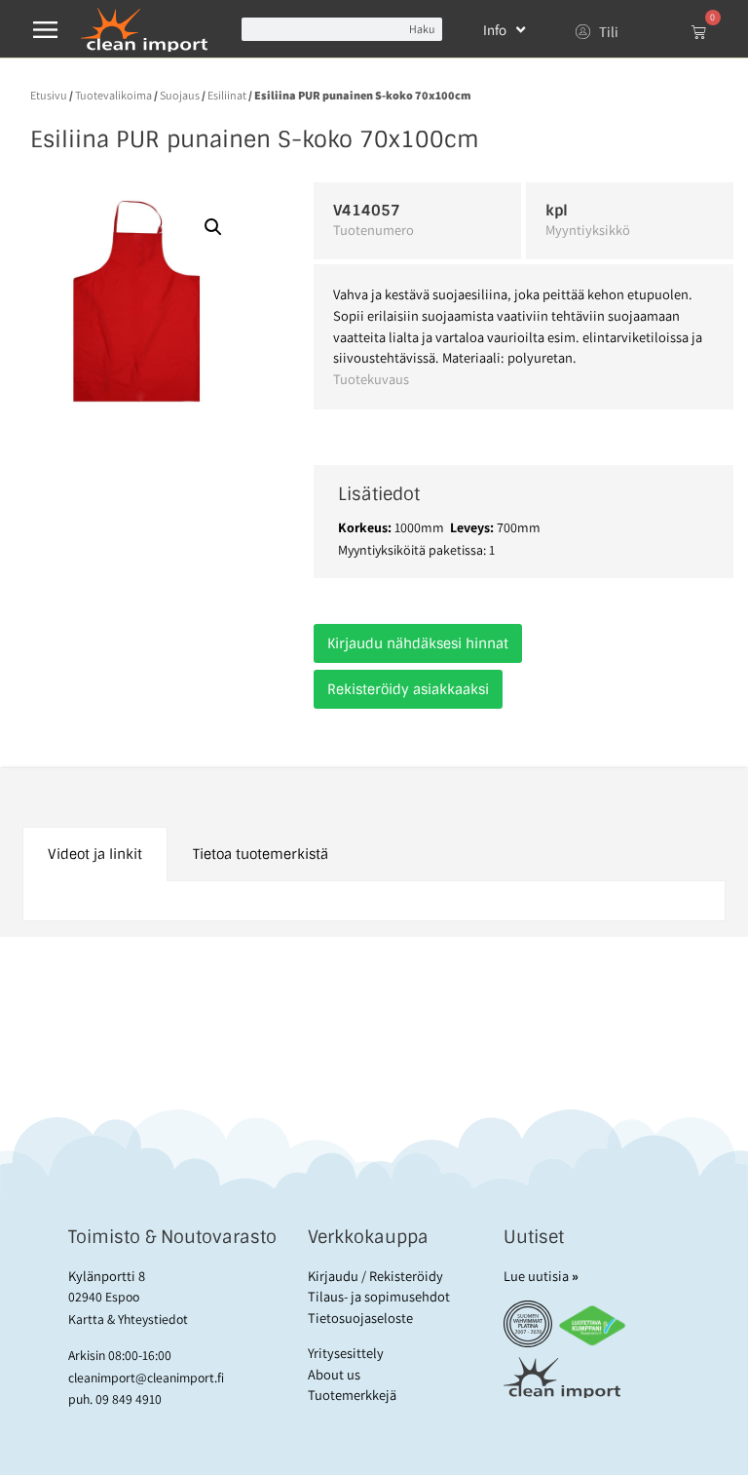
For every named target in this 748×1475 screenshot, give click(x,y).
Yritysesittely (346, 1352)
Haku (421, 28)
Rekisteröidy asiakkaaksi (408, 689)
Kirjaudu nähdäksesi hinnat (417, 643)
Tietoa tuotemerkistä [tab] (260, 854)
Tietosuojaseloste (360, 1317)
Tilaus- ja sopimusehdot (379, 1296)
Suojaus (180, 95)
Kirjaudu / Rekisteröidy (375, 1275)
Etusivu (48, 95)
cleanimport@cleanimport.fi (146, 1377)
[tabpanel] (374, 901)
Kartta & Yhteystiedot (128, 1319)
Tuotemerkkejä (352, 1394)
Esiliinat (226, 95)
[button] (213, 227)
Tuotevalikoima (113, 95)
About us (334, 1374)
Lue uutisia (541, 1275)
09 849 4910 (128, 1399)
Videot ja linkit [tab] (95, 854)
